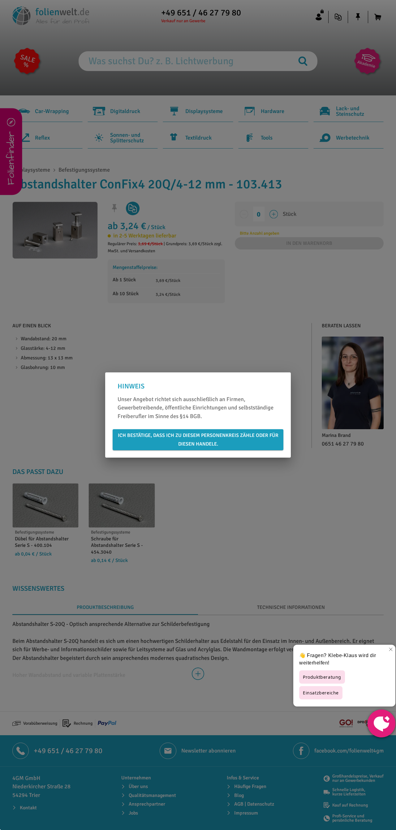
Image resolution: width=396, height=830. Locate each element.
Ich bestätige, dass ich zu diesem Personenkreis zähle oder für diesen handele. (198, 439)
